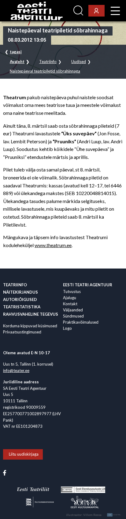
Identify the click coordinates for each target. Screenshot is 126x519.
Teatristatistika (21, 306)
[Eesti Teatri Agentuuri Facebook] (4, 472)
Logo (67, 328)
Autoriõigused (20, 299)
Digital (115, 515)
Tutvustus (72, 291)
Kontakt (70, 303)
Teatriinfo (48, 61)
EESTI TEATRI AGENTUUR (87, 284)
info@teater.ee (16, 370)
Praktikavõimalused (80, 322)
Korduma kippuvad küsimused (30, 325)
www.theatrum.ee (53, 245)
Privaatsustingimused (22, 331)
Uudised (78, 61)
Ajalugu (69, 297)
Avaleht (17, 61)
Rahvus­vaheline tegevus (30, 314)
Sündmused (73, 316)
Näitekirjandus (20, 292)
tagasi (16, 51)
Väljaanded (73, 309)
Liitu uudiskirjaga (24, 454)
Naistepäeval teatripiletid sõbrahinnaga (45, 71)
